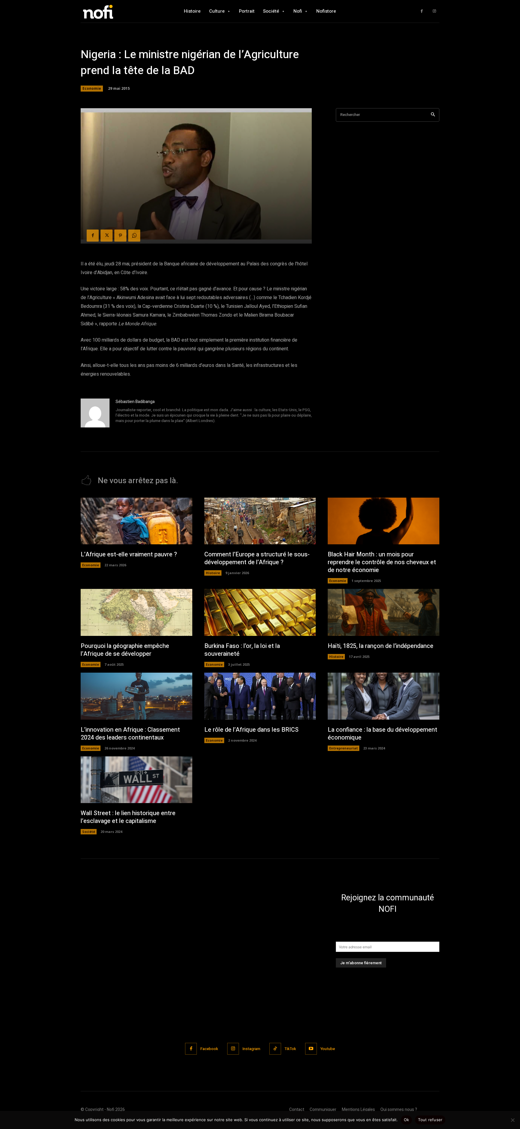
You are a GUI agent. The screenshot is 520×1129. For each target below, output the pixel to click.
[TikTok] (275, 1049)
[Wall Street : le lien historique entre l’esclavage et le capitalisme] (136, 779)
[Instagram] (434, 11)
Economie (91, 88)
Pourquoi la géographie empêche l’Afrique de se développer (125, 650)
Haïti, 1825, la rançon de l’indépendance (380, 646)
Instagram (251, 1049)
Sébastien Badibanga (135, 402)
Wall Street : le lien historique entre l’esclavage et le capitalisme (128, 817)
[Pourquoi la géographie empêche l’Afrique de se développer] (136, 612)
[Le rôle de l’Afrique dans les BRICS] (260, 696)
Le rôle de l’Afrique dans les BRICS (251, 729)
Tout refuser (430, 1119)
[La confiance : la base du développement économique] (383, 696)
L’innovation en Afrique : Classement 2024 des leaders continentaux (130, 733)
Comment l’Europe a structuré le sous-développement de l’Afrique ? (257, 558)
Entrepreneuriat (343, 748)
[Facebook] (422, 11)
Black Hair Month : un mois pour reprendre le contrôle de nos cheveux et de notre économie (382, 562)
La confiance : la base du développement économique (382, 733)
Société (88, 831)
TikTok (290, 1049)
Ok (406, 1119)
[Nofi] (114, 11)
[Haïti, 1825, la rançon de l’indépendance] (383, 612)
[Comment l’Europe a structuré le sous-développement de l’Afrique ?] (260, 521)
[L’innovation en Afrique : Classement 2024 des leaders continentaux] (136, 696)
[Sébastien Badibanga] (95, 413)
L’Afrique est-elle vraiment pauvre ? (129, 554)
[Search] (432, 115)
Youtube (327, 1049)
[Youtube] (311, 1049)
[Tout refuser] (512, 1120)
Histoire (213, 573)
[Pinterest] (120, 236)
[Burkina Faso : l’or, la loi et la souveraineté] (260, 612)
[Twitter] (107, 236)
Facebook (209, 1049)
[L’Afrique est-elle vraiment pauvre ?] (136, 521)
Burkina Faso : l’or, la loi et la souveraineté (242, 650)
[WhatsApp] (134, 236)
